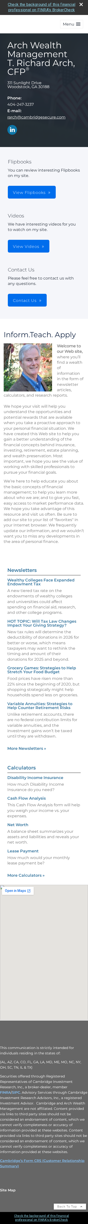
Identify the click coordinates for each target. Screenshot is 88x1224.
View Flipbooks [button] (29, 192)
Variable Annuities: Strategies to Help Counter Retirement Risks (39, 705)
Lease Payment (23, 851)
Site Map (8, 1190)
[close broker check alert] (81, 4)
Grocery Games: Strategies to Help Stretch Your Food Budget (41, 670)
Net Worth (17, 824)
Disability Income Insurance (35, 777)
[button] (71, 24)
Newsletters (22, 570)
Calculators (21, 768)
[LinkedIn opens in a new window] (12, 130)
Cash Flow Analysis (26, 798)
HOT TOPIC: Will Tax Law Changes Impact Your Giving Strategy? (41, 623)
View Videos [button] (26, 246)
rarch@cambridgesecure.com (36, 117)
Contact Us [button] (25, 300)
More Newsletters (26, 748)
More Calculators (26, 875)
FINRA (5, 1092)
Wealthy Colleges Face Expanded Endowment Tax (41, 582)
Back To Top (67, 1206)
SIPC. (16, 1092)
